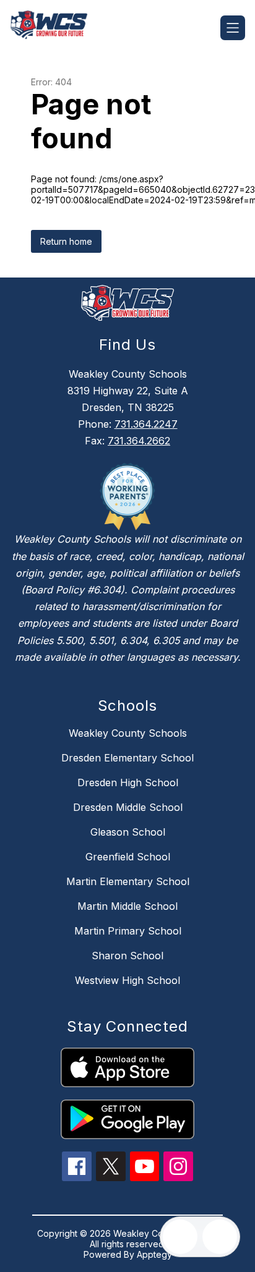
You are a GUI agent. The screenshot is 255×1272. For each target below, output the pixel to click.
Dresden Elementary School (127, 758)
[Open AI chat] (219, 1236)
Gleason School (127, 832)
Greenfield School (127, 856)
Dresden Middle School (128, 807)
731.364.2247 (146, 424)
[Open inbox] (180, 1236)
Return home (66, 241)
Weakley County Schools (128, 733)
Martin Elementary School (127, 881)
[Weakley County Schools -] (54, 28)
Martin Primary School (127, 931)
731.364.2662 (139, 441)
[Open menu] (232, 27)
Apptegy (154, 1254)
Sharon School (127, 955)
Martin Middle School (127, 906)
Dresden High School (127, 782)
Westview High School (127, 980)
